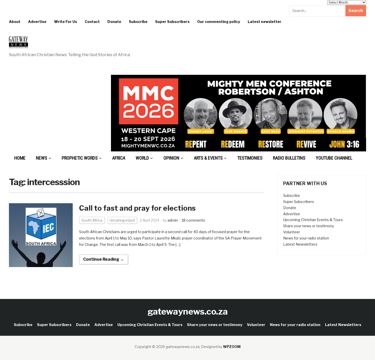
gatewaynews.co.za (187, 311)
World (142, 158)
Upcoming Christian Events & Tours (313, 220)
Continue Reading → (103, 259)
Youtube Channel (334, 158)
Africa (118, 158)
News (41, 158)
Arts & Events (208, 158)
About (14, 21)
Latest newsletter (264, 21)
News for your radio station (306, 238)
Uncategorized (122, 220)
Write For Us (65, 21)
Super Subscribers (172, 21)
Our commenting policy (218, 21)
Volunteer (291, 232)
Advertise (37, 21)
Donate (114, 21)
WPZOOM (232, 346)
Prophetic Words (80, 158)
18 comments (193, 220)
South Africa (91, 220)
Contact (92, 21)
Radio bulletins (289, 158)
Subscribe (138, 21)
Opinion (171, 158)
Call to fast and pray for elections (137, 208)
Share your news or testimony (308, 226)
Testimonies (249, 158)
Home (20, 158)
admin (173, 220)
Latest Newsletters (300, 244)
